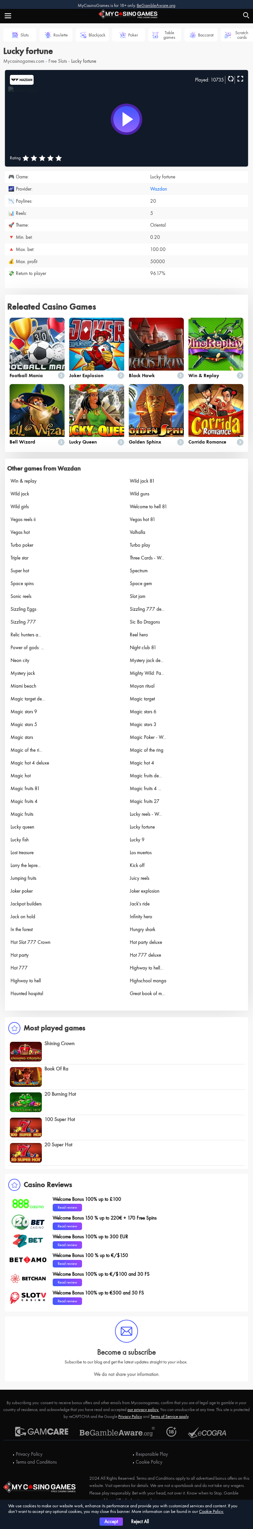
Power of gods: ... (27, 647)
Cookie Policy (149, 1462)
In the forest (22, 929)
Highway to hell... (146, 968)
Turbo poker (22, 545)
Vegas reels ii (23, 519)
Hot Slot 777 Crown (30, 942)
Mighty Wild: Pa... (147, 673)
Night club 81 (143, 647)
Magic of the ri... (26, 750)
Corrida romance (207, 442)
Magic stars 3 (143, 724)
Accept (111, 1521)
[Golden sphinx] (156, 410)
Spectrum (139, 570)
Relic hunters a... (26, 634)
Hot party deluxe (146, 942)
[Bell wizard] (37, 410)
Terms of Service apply (169, 1416)
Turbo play (140, 545)
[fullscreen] (239, 79)
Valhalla (137, 532)
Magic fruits (22, 814)
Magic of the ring (146, 750)
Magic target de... (28, 699)
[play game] (126, 119)
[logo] (126, 13)
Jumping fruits (23, 878)
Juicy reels (139, 878)
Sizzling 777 (23, 622)
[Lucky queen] (96, 410)
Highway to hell (26, 980)
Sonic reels (21, 596)
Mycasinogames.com (23, 61)
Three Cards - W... (147, 558)
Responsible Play (152, 1454)
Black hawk (142, 375)
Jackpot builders (26, 904)
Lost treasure (22, 852)
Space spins (22, 583)
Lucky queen (83, 442)
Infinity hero (141, 916)
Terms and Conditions (36, 1462)
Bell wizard (22, 442)
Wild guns (139, 494)
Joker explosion (86, 375)
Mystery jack (23, 673)
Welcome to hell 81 (148, 506)
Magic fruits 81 (25, 788)
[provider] (22, 79)
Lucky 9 (137, 839)
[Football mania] (37, 344)
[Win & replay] (215, 344)
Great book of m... (147, 993)
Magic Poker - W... (148, 737)
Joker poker (22, 891)
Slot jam (137, 596)
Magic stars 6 (143, 711)
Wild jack (20, 494)
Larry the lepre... (26, 865)
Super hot (20, 570)
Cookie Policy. (211, 1511)
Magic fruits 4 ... (145, 788)
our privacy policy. (143, 1409)
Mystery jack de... (146, 660)
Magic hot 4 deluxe (30, 763)
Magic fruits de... (146, 775)
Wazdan (158, 189)
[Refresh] (230, 79)
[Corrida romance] (215, 410)
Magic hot (21, 775)
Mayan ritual (142, 686)
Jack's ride (140, 904)
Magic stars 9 (24, 711)
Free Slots (57, 61)
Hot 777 (19, 968)
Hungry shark (142, 929)
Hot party (20, 955)
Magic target (142, 699)
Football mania (26, 375)
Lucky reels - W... (146, 814)
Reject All (140, 1521)
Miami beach (23, 686)
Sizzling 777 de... (147, 609)
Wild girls (20, 506)
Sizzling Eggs (23, 609)
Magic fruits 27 (144, 801)
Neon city (20, 660)
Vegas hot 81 (142, 519)
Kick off (137, 865)
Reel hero (139, 634)
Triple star (19, 558)
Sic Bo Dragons (145, 622)
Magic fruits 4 (24, 801)
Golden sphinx (145, 442)
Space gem (141, 583)
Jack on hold (23, 916)
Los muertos (141, 852)
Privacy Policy (130, 1416)
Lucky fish (20, 839)
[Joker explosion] (96, 344)
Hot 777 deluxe (145, 955)
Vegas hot (20, 532)
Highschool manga (148, 980)
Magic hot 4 (142, 763)
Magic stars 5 (24, 724)
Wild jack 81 (142, 481)
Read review (67, 1207)
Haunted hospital (27, 993)
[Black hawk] (156, 344)
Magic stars (22, 737)
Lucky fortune (142, 827)
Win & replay (203, 375)
